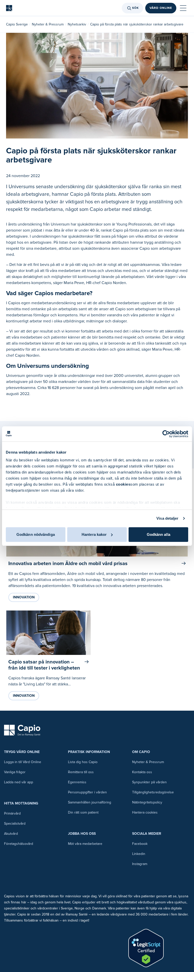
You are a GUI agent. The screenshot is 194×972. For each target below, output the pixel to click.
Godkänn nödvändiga (35, 534)
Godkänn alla (158, 534)
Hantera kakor (94, 534)
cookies (123, 484)
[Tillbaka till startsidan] (9, 8)
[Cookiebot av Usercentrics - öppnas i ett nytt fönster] (166, 434)
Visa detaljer (167, 518)
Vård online (161, 8)
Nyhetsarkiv (77, 24)
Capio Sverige (17, 24)
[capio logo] (22, 730)
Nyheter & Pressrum (48, 24)
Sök (135, 8)
